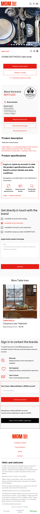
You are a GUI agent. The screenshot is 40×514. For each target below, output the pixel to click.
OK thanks (33, 511)
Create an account (15, 195)
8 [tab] (26, 44)
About (20, 451)
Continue (20, 267)
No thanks (6, 511)
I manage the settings (20, 511)
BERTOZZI (32, 151)
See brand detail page (20, 126)
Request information (20, 119)
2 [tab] (11, 44)
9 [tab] (29, 44)
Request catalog (20, 73)
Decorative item (16, 149)
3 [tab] (14, 44)
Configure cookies (20, 443)
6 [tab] (21, 44)
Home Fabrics (6, 147)
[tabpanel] (20, 27)
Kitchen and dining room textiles (25, 147)
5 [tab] (19, 44)
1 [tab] (8, 44)
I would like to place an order (21, 78)
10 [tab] (32, 44)
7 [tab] (24, 44)
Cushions (24, 151)
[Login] (34, 4)
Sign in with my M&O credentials (20, 421)
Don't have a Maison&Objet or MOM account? (18, 386)
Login (5, 195)
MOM (9, 3)
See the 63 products (20, 131)
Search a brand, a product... (30, 3)
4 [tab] (16, 44)
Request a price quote (20, 66)
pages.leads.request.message (12, 239)
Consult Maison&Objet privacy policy (11, 504)
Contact (20, 456)
